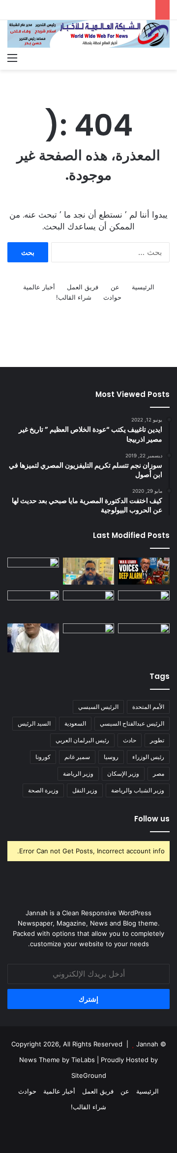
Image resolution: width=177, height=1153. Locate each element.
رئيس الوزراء (148, 756)
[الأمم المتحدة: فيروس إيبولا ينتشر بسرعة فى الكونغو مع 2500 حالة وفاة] (144, 571)
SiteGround (88, 1075)
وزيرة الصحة (43, 790)
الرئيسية (143, 287)
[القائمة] (12, 57)
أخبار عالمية (39, 287)
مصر (158, 773)
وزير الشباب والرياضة (137, 790)
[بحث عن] (165, 57)
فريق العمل (82, 287)
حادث (129, 740)
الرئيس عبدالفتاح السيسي (132, 723)
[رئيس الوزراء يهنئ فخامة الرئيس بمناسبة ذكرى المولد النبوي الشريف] (33, 572)
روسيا (111, 756)
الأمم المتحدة (148, 706)
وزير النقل (84, 790)
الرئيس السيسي (98, 706)
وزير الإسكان (123, 773)
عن (115, 287)
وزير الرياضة (78, 773)
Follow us (152, 819)
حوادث (112, 297)
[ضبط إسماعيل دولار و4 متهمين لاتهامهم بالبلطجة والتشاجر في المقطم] (89, 571)
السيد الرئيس (34, 723)
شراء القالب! (73, 297)
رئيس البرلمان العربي (82, 740)
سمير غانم (77, 756)
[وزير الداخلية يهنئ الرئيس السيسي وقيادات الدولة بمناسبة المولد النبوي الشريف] (33, 605)
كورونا (43, 756)
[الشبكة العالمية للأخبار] (88, 34)
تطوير (157, 740)
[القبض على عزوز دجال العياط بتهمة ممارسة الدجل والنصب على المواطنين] (33, 637)
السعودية (75, 723)
